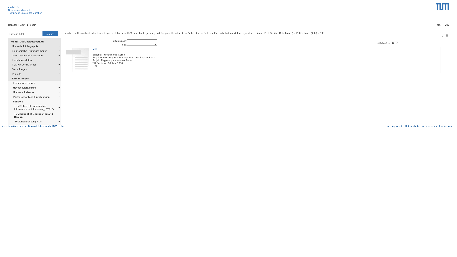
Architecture (194, 33)
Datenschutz (412, 126)
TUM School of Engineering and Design (33, 115)
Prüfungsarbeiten (28, 121)
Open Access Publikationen (27, 55)
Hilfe (61, 126)
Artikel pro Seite (384, 43)
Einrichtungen (20, 78)
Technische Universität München (25, 13)
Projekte (16, 73)
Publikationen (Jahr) (306, 33)
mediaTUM (13, 7)
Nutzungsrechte (394, 126)
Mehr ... (96, 48)
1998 (322, 33)
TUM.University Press (24, 64)
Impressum (445, 126)
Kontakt (32, 126)
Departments (177, 33)
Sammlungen (19, 69)
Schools (18, 101)
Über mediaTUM (47, 126)
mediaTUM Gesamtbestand (27, 41)
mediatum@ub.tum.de (14, 126)
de (439, 25)
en (447, 25)
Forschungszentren (24, 83)
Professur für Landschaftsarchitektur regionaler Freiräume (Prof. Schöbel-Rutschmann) (248, 33)
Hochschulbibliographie (25, 46)
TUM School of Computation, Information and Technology (34, 107)
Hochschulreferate (23, 92)
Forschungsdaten (22, 60)
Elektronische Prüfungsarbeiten (29, 50)
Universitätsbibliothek (19, 10)
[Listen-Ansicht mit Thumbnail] (443, 35)
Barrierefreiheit (429, 126)
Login (33, 24)
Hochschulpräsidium (24, 87)
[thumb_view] (447, 35)
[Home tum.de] (442, 6)
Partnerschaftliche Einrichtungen (31, 96)
